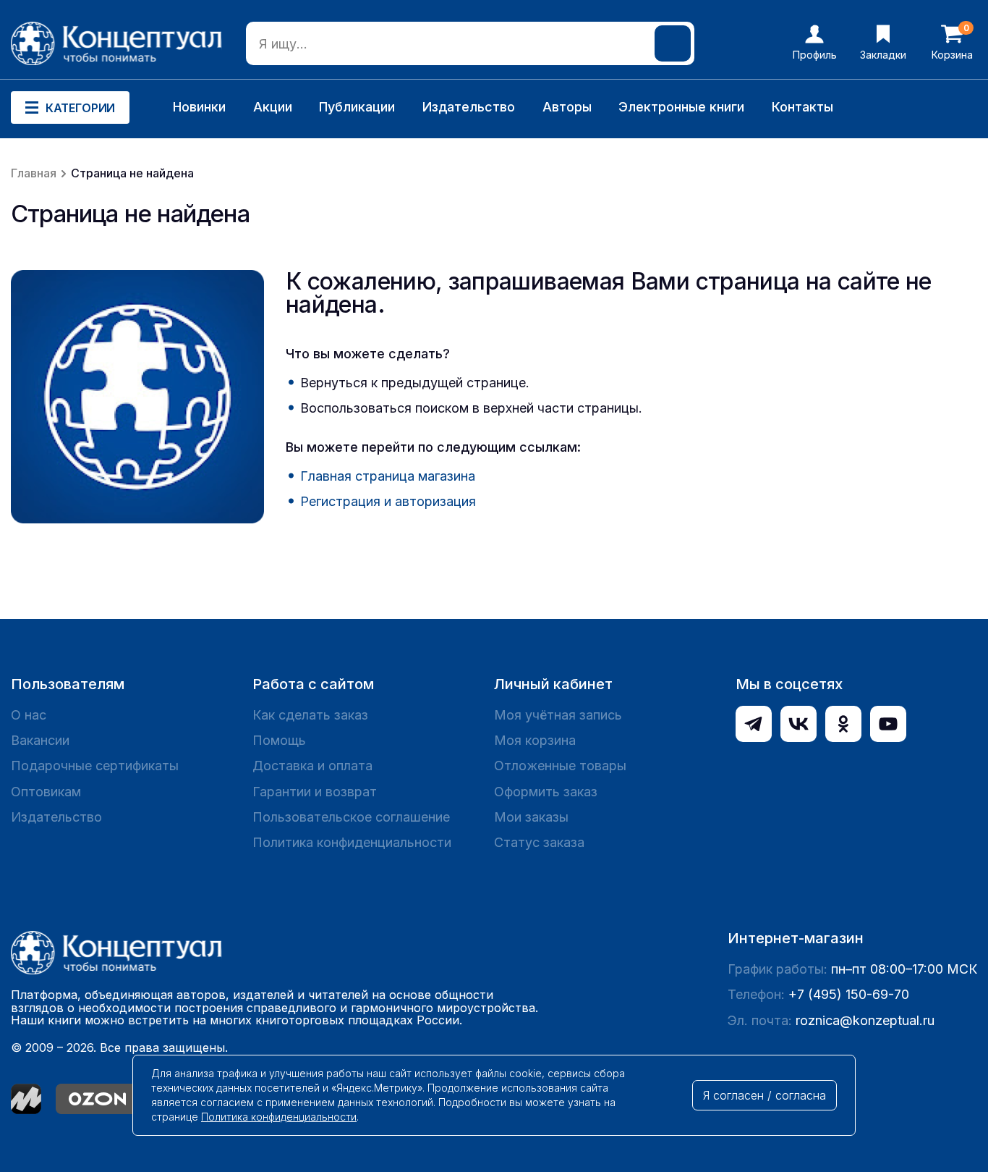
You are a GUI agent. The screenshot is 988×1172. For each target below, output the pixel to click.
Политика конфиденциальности (351, 842)
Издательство (468, 106)
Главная (33, 173)
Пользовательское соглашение (351, 817)
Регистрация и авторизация (388, 501)
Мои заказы (531, 817)
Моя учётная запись (558, 714)
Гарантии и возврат (314, 791)
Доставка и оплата (312, 765)
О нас (28, 714)
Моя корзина (535, 740)
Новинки (199, 106)
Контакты (802, 106)
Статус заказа (539, 842)
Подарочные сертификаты (95, 765)
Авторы (567, 106)
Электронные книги (681, 106)
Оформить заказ (545, 791)
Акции (272, 106)
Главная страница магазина (387, 476)
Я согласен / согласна (764, 1095)
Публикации (357, 106)
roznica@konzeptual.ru (865, 1020)
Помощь (279, 740)
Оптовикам (46, 791)
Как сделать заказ (310, 714)
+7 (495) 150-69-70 (848, 994)
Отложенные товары (560, 765)
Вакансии (40, 740)
